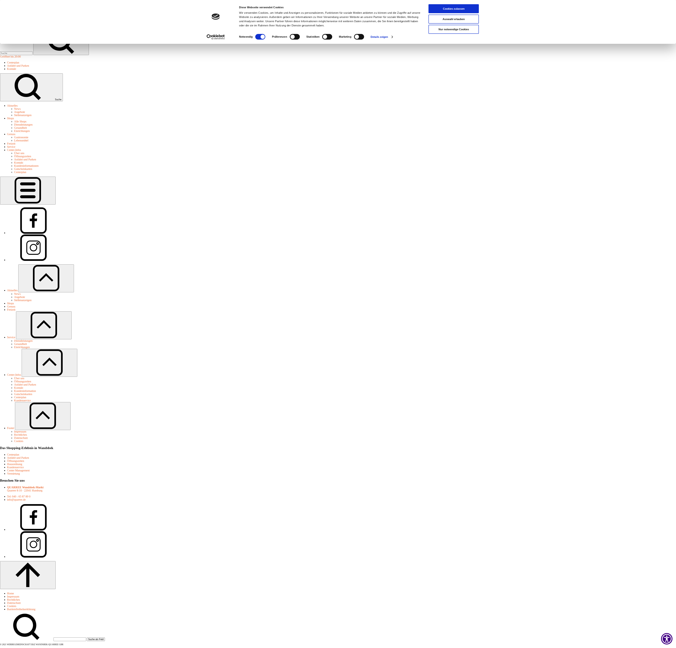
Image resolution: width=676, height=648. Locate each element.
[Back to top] (28, 575)
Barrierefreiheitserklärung (21, 609)
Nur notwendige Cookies (454, 29)
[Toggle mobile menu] (28, 191)
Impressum (13, 596)
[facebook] (33, 232)
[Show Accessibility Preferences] (666, 638)
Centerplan (13, 454)
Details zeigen (379, 36)
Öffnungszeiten (15, 460)
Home (10, 593)
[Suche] (16, 53)
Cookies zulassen (454, 8)
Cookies (11, 606)
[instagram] (33, 259)
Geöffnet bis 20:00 (10, 56)
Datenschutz (14, 602)
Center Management (18, 470)
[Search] (70, 639)
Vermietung (13, 473)
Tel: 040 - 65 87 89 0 (18, 496)
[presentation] (20, 121)
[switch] (295, 37)
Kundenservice (15, 467)
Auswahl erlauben (454, 19)
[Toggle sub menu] (46, 278)
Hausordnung (14, 464)
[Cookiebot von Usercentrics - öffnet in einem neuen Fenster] (215, 37)
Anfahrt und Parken (18, 457)
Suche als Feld (96, 639)
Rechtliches (13, 599)
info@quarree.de (16, 499)
